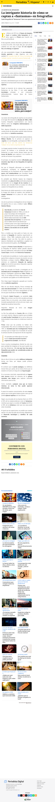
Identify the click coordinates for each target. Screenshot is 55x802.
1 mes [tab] (45, 35)
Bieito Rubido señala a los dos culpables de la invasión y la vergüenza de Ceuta (42, 99)
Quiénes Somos (40, 786)
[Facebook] (39, 2)
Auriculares (8, 434)
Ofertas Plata (25, 436)
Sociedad (7, 6)
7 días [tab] (40, 35)
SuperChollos (25, 432)
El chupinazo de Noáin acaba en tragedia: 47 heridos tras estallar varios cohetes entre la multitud (42, 93)
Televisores (11, 438)
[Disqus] (16, 723)
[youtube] (24, 795)
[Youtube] (43, 2)
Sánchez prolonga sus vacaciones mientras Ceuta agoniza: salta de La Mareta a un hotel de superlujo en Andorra (42, 80)
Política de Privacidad (41, 782)
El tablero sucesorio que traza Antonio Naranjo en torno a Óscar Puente (42, 60)
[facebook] (19, 795)
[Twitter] (41, 23)
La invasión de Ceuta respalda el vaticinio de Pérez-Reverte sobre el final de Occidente (42, 55)
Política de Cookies (40, 783)
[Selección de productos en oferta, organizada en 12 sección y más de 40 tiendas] (16, 421)
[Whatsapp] (46, 23)
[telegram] (31, 795)
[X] (41, 2)
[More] (53, 23)
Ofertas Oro (25, 434)
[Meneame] (50, 23)
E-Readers (14, 434)
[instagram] (29, 795)
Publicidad (39, 785)
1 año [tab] (49, 35)
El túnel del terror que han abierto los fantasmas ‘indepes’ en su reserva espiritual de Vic (16, 143)
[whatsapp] (50, 2)
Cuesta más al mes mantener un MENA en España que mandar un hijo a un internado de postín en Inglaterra (42, 86)
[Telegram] (48, 23)
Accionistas (39, 788)
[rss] (36, 795)
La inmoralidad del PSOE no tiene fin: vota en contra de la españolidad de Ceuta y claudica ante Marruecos (42, 49)
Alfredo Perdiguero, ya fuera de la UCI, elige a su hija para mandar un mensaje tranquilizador (42, 74)
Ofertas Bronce (26, 438)
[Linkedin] (43, 23)
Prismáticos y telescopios (11, 436)
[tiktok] (26, 795)
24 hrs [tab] (36, 35)
